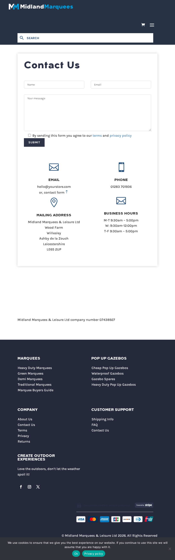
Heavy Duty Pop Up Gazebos (114, 384)
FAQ (95, 425)
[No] (170, 549)
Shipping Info (103, 419)
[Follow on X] (38, 486)
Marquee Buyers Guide (35, 390)
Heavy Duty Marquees (35, 368)
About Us (25, 419)
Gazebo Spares (103, 379)
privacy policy (121, 135)
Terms (22, 430)
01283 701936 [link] (121, 187)
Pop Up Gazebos (109, 358)
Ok (76, 553)
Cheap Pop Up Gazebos (110, 368)
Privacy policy (93, 553)
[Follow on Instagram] (29, 486)
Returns (24, 441)
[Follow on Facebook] (21, 486)
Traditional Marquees (34, 384)
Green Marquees (30, 373)
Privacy (23, 436)
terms (97, 135)
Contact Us (26, 425)
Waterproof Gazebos (108, 373)
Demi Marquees (30, 379)
